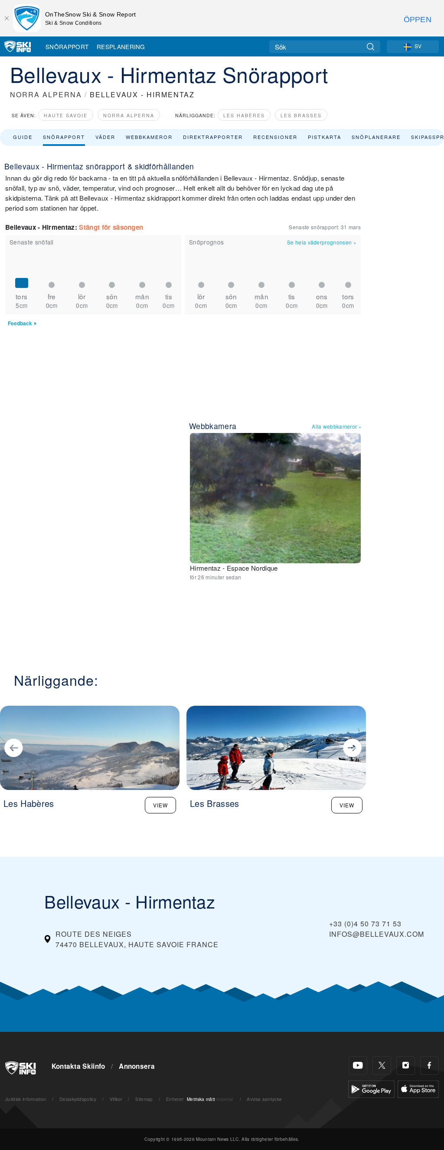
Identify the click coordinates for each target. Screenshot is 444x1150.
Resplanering (121, 46)
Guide (23, 136)
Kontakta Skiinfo (78, 1066)
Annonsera (137, 1066)
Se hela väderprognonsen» (321, 242)
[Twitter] (381, 1065)
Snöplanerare (376, 136)
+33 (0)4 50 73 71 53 (365, 924)
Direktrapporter (213, 136)
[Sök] (370, 46)
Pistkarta (324, 136)
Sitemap (144, 1099)
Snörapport (67, 46)
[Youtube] (358, 1065)
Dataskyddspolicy (77, 1099)
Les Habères (244, 115)
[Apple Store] (418, 1088)
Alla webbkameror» (337, 426)
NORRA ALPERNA (46, 94)
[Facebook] (429, 1065)
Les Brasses (301, 115)
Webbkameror (149, 136)
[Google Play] (371, 1088)
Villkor (116, 1099)
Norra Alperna (128, 115)
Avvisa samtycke (264, 1099)
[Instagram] (405, 1065)
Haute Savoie (66, 115)
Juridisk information (25, 1099)
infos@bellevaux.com (376, 934)
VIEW (160, 805)
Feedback (20, 323)
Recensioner (275, 136)
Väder (105, 136)
